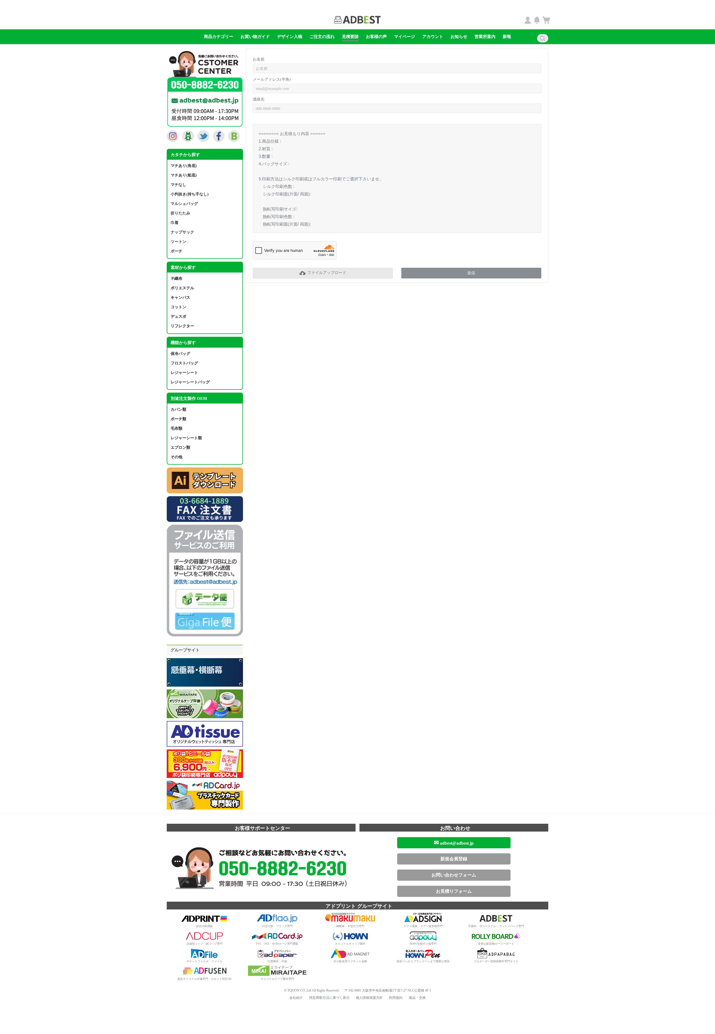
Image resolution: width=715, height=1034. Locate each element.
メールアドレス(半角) (272, 79)
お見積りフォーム (454, 891)
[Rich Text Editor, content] (397, 178)
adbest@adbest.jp (454, 842)
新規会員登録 (453, 858)
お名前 (258, 59)
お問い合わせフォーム (454, 875)
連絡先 (258, 99)
